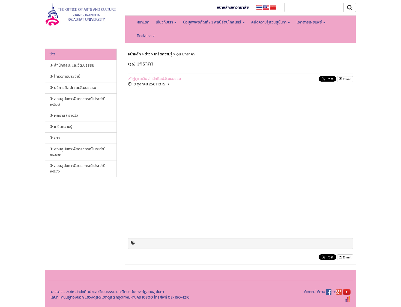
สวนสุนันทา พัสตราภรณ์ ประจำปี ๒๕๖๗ (77, 151)
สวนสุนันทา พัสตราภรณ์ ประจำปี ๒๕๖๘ (77, 101)
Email (346, 79)
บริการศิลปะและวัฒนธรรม (74, 88)
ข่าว (52, 54)
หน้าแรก (143, 22)
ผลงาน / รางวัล (66, 115)
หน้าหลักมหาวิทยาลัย (233, 7)
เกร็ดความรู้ (62, 127)
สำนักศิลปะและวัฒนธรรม (73, 65)
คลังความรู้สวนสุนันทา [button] (269, 22)
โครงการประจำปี (66, 76)
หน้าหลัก (134, 54)
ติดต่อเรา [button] (144, 36)
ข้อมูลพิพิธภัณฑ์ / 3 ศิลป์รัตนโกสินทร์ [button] (212, 22)
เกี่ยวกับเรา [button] (165, 22)
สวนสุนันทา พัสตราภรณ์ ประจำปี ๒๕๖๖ (77, 168)
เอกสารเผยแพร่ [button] (310, 22)
